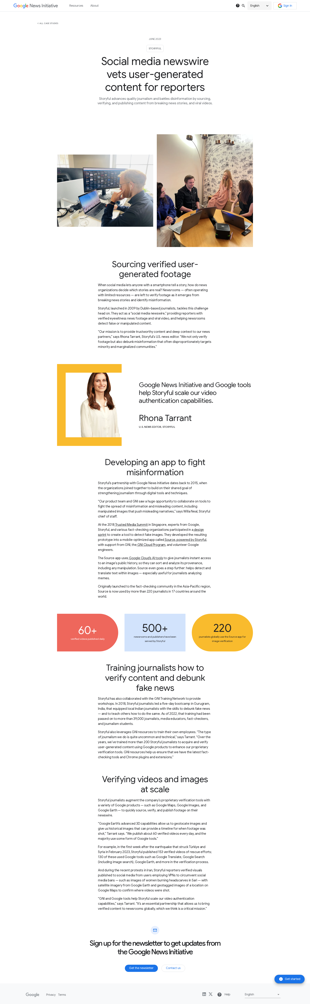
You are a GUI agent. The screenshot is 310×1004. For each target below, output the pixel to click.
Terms (62, 995)
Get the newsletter (141, 968)
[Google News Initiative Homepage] (35, 5)
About (94, 6)
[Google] (32, 995)
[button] (259, 5)
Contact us (173, 968)
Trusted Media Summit (131, 525)
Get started (289, 979)
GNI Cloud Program (151, 545)
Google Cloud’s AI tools (145, 558)
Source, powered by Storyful (185, 540)
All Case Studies (48, 23)
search (243, 6)
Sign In (287, 6)
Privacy (51, 995)
